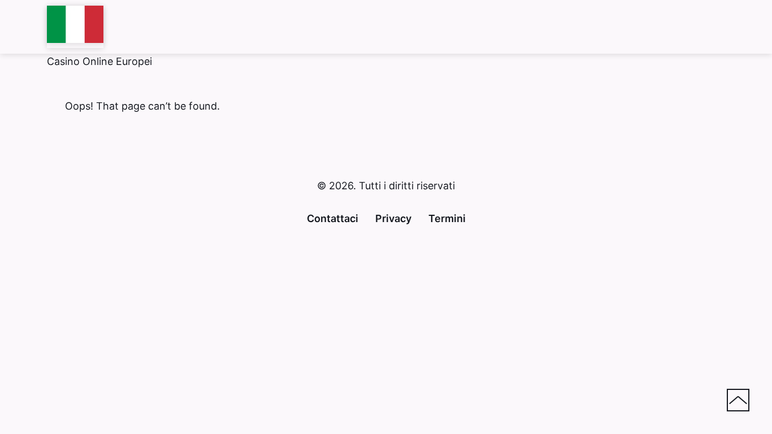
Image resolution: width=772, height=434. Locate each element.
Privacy (393, 218)
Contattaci (332, 218)
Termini (447, 218)
